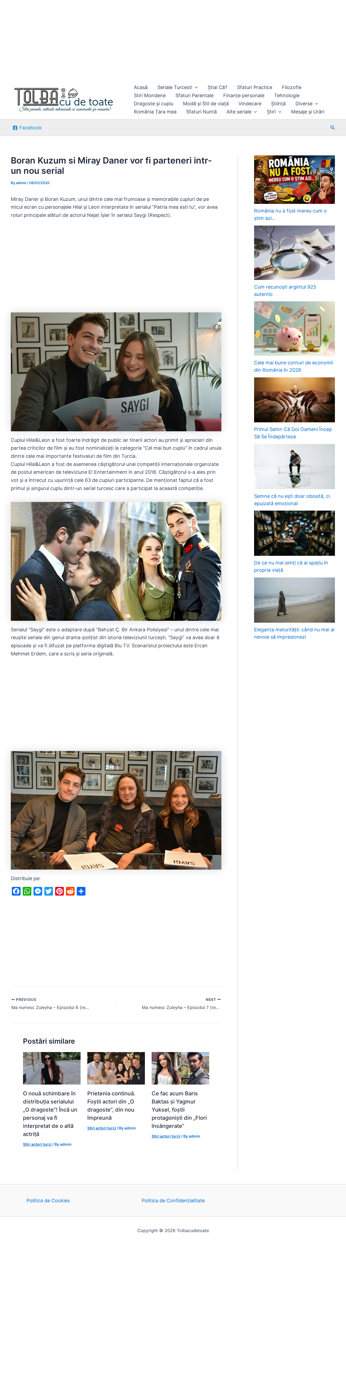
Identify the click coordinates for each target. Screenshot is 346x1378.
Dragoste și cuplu (153, 103)
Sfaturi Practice (254, 87)
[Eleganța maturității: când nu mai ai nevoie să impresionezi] (294, 600)
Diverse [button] (303, 103)
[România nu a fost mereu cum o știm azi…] (294, 179)
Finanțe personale (243, 95)
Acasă (141, 87)
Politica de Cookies (48, 1200)
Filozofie (291, 87)
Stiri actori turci (37, 1144)
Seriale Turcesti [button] (174, 87)
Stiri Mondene (150, 95)
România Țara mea (155, 112)
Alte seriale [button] (239, 112)
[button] (195, 87)
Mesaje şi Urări (307, 112)
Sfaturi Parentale (194, 95)
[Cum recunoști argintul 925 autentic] (294, 253)
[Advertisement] (162, 40)
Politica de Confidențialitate (173, 1200)
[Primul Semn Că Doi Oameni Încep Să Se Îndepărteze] (294, 400)
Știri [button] (271, 112)
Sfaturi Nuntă (201, 112)
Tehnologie (287, 95)
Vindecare (249, 103)
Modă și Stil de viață (206, 103)
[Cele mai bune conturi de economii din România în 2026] (294, 328)
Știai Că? (217, 87)
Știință (278, 103)
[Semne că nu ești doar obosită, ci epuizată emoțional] (294, 466)
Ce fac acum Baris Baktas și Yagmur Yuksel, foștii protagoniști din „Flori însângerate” (179, 1109)
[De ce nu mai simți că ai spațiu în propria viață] (294, 533)
